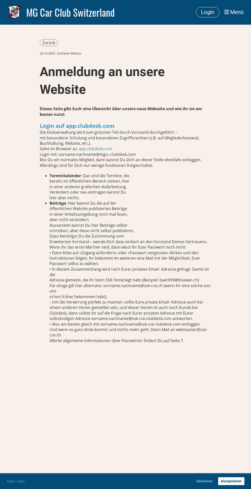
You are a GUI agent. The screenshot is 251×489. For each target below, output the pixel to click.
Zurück (48, 42)
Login (207, 12)
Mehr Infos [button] (16, 481)
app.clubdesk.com (95, 148)
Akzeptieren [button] (231, 481)
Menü (236, 12)
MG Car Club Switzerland (70, 12)
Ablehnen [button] (204, 481)
